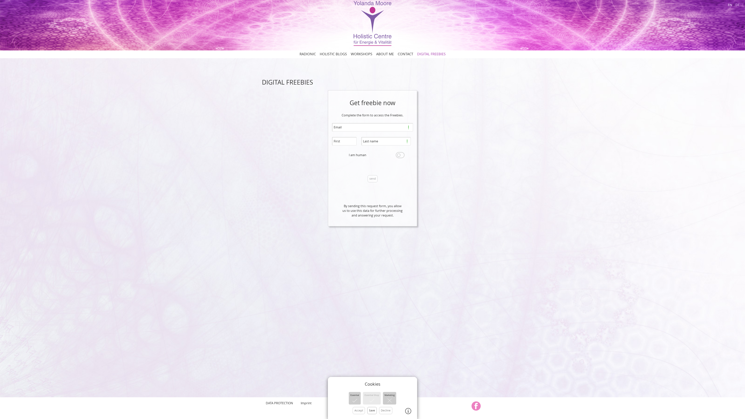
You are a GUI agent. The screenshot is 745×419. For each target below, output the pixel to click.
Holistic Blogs (333, 54)
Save (372, 410)
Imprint (306, 403)
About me (385, 54)
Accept (358, 410)
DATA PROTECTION (279, 403)
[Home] (372, 23)
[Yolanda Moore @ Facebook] (476, 406)
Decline (386, 410)
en (730, 5)
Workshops (361, 54)
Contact (405, 54)
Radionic (308, 54)
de (737, 5)
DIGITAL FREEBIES (431, 54)
